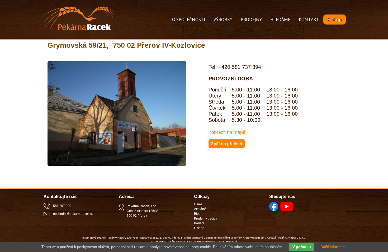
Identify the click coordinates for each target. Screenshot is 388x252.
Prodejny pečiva (205, 218)
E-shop (335, 19)
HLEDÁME (280, 19)
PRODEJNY (251, 19)
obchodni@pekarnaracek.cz (73, 214)
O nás (198, 204)
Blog (197, 214)
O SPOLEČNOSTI (188, 19)
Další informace (333, 247)
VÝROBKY (223, 19)
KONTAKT (309, 19)
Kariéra (199, 223)
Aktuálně (200, 209)
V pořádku (301, 247)
